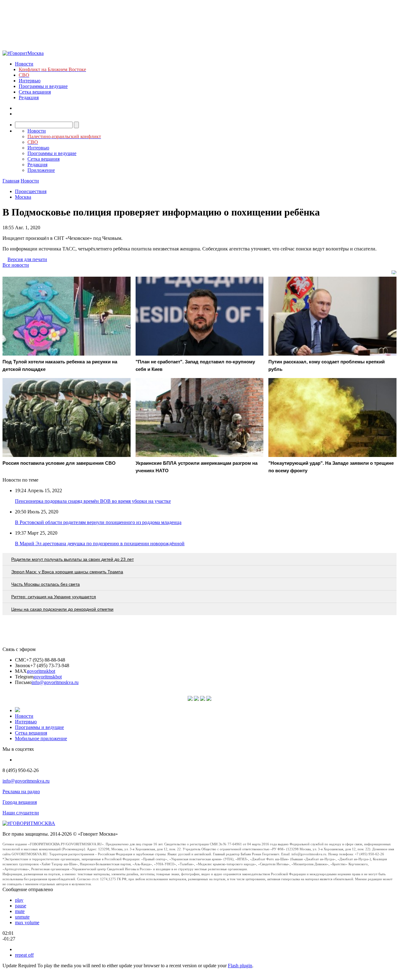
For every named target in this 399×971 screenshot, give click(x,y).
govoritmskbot (41, 671)
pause (20, 905)
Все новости (15, 265)
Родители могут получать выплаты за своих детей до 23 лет (72, 559)
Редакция (29, 97)
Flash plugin (240, 965)
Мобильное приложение (41, 738)
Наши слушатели (20, 812)
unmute (22, 917)
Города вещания (19, 802)
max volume (27, 922)
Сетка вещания (35, 92)
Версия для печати (27, 259)
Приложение (41, 170)
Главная (10, 180)
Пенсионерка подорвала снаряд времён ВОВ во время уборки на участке (93, 501)
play (19, 900)
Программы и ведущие (43, 86)
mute (20, 911)
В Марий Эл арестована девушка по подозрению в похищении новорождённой (100, 543)
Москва (23, 197)
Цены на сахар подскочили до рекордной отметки (62, 609)
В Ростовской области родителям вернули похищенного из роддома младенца (98, 522)
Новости (24, 63)
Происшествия (30, 191)
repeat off (24, 955)
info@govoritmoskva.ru (55, 682)
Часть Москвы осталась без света (45, 584)
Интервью (30, 80)
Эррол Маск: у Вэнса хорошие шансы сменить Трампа (67, 571)
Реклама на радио (21, 791)
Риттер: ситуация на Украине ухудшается (53, 596)
